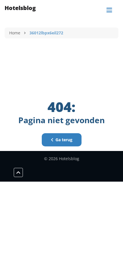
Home (14, 33)
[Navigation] (109, 10)
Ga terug (63, 139)
